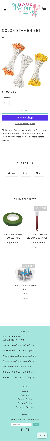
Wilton (6, 37)
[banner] (26, 10)
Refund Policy (25, 399)
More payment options (25, 124)
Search (25, 391)
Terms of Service (25, 407)
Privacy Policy (25, 403)
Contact (25, 395)
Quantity (6, 97)
